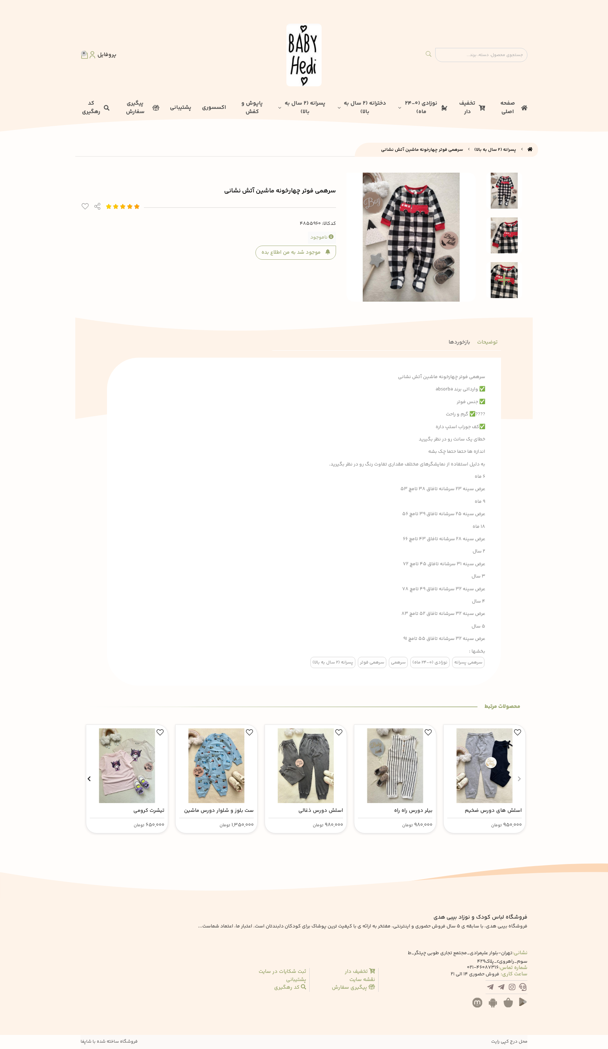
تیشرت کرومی (148, 811)
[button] (519, 778)
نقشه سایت (362, 980)
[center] (429, 55)
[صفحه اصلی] (530, 149)
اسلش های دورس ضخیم (493, 811)
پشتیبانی (180, 107)
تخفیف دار (467, 107)
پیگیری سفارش (135, 107)
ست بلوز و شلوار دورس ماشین (219, 811)
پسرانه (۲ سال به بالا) (305, 107)
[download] (495, 1006)
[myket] (479, 1006)
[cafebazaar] (510, 1006)
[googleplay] (526, 1006)
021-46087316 (483, 967)
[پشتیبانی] (522, 988)
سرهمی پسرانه (468, 662)
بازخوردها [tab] (459, 342)
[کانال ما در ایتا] (501, 988)
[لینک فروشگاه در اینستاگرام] (512, 988)
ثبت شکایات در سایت (282, 972)
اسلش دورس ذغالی (320, 811)
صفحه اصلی (507, 107)
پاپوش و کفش (252, 107)
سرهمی (398, 662)
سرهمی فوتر (372, 662)
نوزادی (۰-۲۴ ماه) (421, 107)
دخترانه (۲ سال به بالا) (365, 107)
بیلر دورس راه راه (413, 811)
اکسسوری (214, 107)
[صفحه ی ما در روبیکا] (490, 988)
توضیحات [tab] (487, 342)
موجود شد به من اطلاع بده (291, 252)
